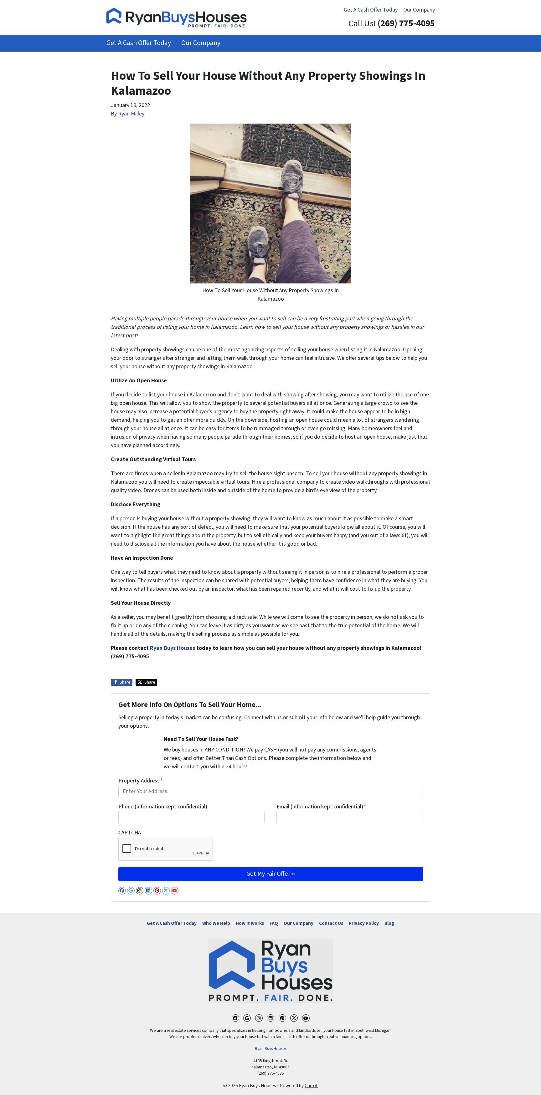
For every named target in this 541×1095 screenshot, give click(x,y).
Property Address (140, 781)
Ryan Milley (131, 114)
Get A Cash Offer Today (371, 10)
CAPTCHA (129, 833)
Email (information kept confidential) (321, 807)
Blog (389, 923)
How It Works (250, 923)
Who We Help (216, 923)
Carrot (311, 1085)
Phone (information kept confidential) (162, 807)
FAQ (274, 923)
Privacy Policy (364, 923)
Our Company (419, 10)
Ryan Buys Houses (172, 648)
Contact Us (331, 923)
